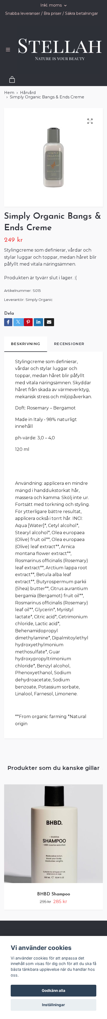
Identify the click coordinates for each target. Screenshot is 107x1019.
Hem (9, 102)
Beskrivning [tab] (25, 354)
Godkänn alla (53, 990)
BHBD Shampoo (53, 904)
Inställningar (53, 1005)
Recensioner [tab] (69, 354)
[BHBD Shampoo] (53, 846)
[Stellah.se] (49, 59)
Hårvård (28, 102)
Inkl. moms (51, 5)
